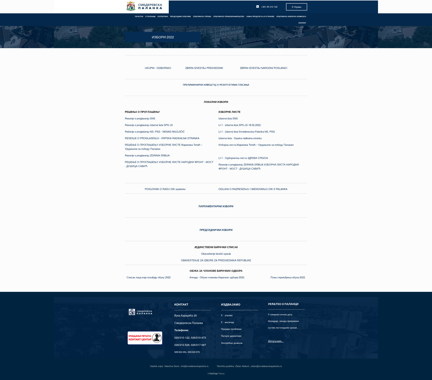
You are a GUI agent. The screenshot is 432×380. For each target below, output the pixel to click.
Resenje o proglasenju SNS (140, 118)
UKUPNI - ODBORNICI (158, 68)
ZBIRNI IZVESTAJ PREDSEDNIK (204, 68)
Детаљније (275, 341)
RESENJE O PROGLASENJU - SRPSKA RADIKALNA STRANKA (162, 138)
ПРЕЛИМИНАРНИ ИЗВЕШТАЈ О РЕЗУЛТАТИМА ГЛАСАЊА (216, 84)
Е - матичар (227, 322)
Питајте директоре (231, 335)
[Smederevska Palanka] (144, 6)
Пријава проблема (231, 329)
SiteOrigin (213, 373)
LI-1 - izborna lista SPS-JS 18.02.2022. (240, 125)
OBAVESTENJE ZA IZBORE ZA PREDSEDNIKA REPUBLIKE (216, 260)
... (283, 341)
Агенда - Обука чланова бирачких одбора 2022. (217, 277)
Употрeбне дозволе (231, 343)
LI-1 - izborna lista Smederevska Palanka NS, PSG (247, 131)
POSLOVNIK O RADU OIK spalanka (165, 189)
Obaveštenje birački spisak (216, 253)
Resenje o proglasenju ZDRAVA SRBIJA (147, 155)
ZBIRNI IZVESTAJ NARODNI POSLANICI (263, 68)
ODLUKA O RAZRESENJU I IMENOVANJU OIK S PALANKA (253, 189)
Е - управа (227, 315)
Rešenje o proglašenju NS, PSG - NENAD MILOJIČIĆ (155, 131)
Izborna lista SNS (228, 118)
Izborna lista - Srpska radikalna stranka (240, 138)
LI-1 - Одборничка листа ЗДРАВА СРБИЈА (243, 158)
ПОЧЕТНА (139, 16)
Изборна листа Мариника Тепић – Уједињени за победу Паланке (256, 144)
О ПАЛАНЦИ (150, 16)
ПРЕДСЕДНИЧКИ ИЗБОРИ (216, 230)
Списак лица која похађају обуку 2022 (149, 277)
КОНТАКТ (302, 23)
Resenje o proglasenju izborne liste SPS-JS (149, 125)
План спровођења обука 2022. (288, 277)
